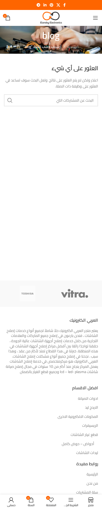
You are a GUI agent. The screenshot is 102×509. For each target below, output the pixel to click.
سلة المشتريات (87, 492)
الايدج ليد (91, 407)
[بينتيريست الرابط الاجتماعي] (51, 5)
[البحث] (10, 100)
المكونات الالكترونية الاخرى (78, 416)
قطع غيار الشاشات (84, 434)
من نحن (92, 483)
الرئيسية (73, 46)
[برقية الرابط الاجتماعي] (38, 5)
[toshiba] (27, 294)
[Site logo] (50, 17)
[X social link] (58, 5)
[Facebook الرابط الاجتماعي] (64, 5)
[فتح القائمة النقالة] (95, 18)
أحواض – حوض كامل (78, 444)
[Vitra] (74, 294)
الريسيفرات (90, 425)
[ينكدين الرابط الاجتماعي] (45, 5)
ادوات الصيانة (88, 398)
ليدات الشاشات (87, 453)
